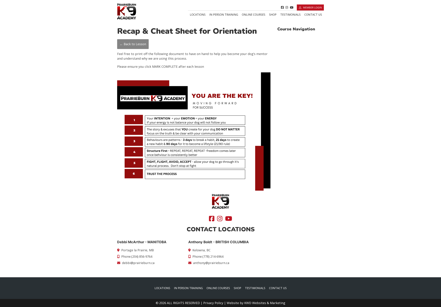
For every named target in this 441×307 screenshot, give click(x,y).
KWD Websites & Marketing (264, 303)
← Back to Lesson (133, 44)
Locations (198, 15)
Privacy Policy (213, 303)
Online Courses (253, 15)
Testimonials (290, 15)
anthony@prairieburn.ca (211, 263)
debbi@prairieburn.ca (138, 263)
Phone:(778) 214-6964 (207, 256)
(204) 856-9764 (141, 256)
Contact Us (313, 15)
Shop (272, 15)
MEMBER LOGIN (312, 7)
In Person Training (223, 15)
